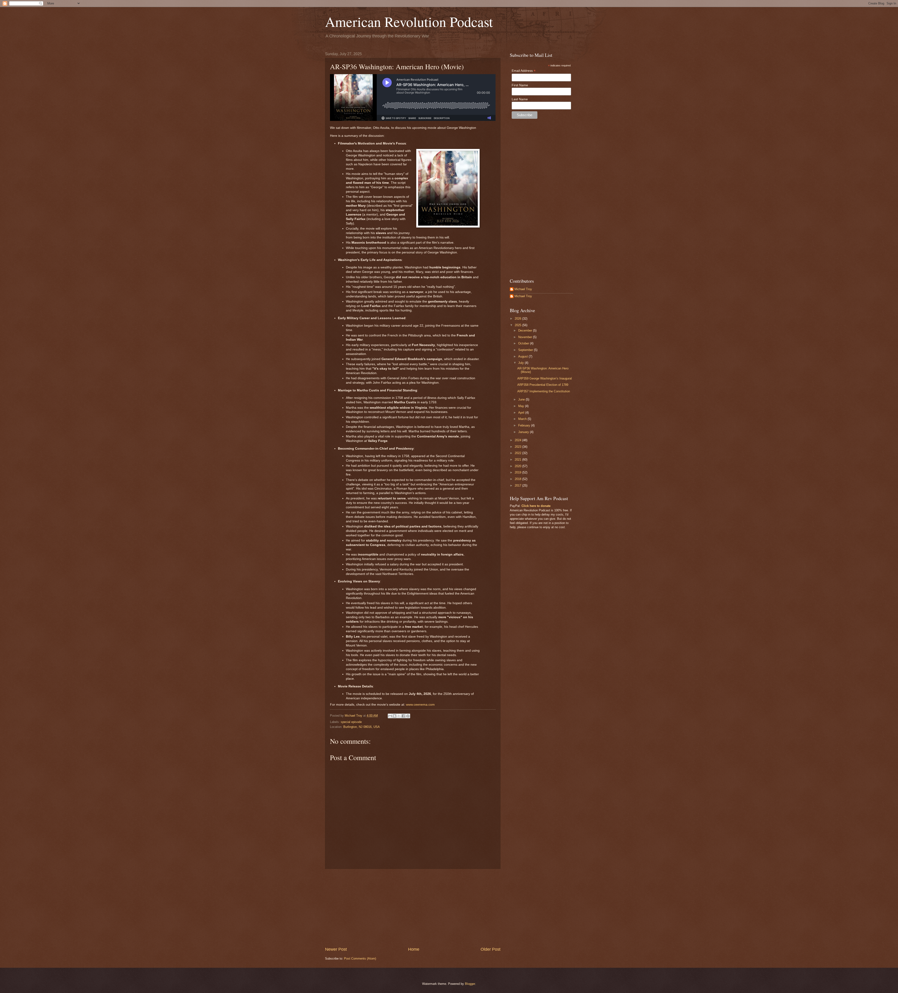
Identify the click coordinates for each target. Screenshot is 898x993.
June (522, 399)
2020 (518, 466)
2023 (518, 446)
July (521, 363)
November (525, 337)
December (525, 330)
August (523, 356)
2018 (518, 479)
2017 (518, 485)
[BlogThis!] (394, 716)
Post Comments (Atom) (360, 958)
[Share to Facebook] (403, 716)
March (523, 419)
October (524, 343)
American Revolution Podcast (409, 21)
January (524, 432)
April (521, 412)
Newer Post (336, 949)
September (526, 350)
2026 (518, 318)
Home (413, 949)
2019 (518, 472)
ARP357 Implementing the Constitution (543, 391)
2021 (518, 459)
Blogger (470, 984)
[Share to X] (399, 716)
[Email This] (390, 716)
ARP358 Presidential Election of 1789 (542, 384)
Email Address (524, 71)
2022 (518, 453)
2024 (518, 440)
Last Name (520, 99)
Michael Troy (523, 289)
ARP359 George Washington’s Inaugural (544, 378)
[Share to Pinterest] (408, 716)
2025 (518, 325)
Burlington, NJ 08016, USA (361, 727)
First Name (520, 85)
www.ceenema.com (420, 704)
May (521, 406)
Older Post (490, 949)
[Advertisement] (412, 907)
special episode (351, 722)
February (524, 425)
